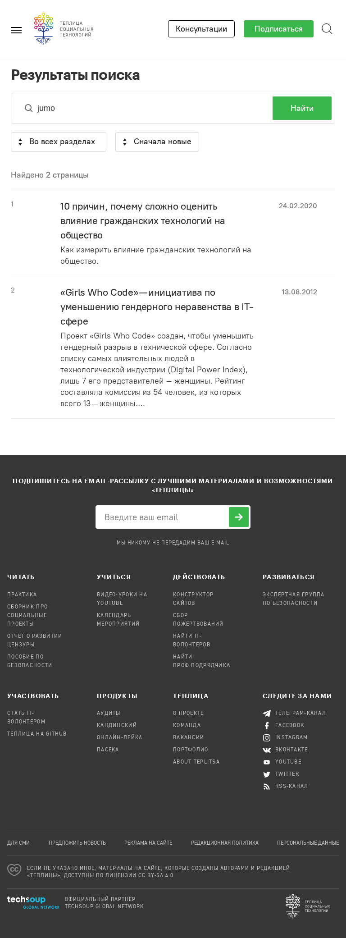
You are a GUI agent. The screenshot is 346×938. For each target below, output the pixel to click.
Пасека (108, 750)
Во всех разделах (62, 141)
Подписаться (279, 29)
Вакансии (188, 738)
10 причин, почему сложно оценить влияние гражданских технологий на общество (142, 220)
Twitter (287, 774)
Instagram (291, 738)
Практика (22, 595)
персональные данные (308, 843)
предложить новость (77, 843)
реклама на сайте (148, 843)
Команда (187, 725)
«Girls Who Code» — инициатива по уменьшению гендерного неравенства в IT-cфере (157, 306)
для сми (18, 843)
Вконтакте (291, 750)
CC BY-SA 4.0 (156, 876)
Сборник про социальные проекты (27, 615)
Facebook (290, 725)
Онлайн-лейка (119, 738)
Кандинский (117, 725)
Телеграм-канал (300, 713)
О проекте (188, 713)
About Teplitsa (196, 762)
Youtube (288, 762)
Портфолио (191, 750)
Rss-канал (292, 786)
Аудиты (109, 713)
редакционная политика (225, 843)
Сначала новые (162, 141)
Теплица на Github (37, 734)
